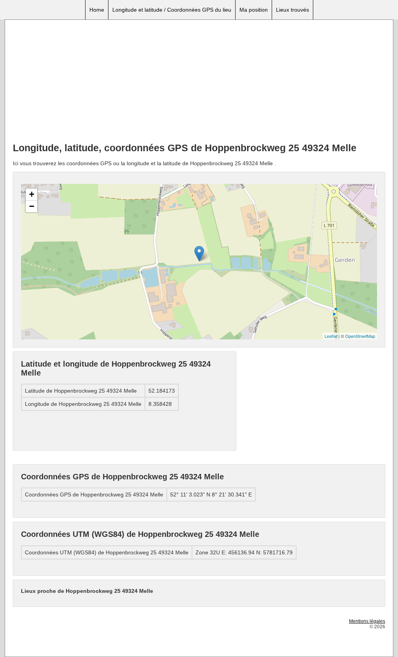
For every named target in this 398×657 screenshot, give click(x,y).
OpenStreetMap (360, 336)
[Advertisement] (199, 82)
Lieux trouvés (292, 10)
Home (96, 10)
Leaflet (331, 336)
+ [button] (31, 194)
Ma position (253, 10)
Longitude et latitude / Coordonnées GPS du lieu (171, 10)
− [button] (31, 206)
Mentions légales (367, 621)
